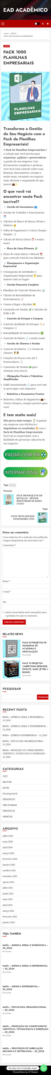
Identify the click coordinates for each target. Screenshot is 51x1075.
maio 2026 (8, 841)
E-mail (7, 591)
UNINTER (7, 816)
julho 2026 (8, 835)
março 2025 (8, 910)
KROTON (7, 781)
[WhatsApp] (43, 1068)
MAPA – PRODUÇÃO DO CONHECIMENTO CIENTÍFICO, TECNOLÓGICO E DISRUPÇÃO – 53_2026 (25, 753)
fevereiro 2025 (10, 916)
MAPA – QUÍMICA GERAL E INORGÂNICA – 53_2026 (25, 947)
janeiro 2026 (9, 864)
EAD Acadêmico (25, 10)
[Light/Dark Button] (37, 23)
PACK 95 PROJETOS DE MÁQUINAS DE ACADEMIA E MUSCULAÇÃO (34, 647)
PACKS (6, 46)
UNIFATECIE (9, 810)
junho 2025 (8, 893)
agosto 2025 (8, 882)
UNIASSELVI (9, 799)
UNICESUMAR (10, 805)
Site (4, 602)
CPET (5, 776)
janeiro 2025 (9, 922)
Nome (6, 581)
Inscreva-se (48, 24)
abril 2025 (8, 905)
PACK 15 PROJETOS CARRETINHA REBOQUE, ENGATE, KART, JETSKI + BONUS (35, 668)
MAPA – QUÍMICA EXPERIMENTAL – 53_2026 (25, 735)
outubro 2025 (9, 870)
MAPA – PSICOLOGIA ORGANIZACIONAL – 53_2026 (24, 1009)
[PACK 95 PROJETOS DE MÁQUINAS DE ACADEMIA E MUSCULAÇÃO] (11, 649)
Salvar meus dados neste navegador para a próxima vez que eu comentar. (26, 614)
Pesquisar (12, 688)
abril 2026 (8, 847)
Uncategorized (10, 793)
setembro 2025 (10, 876)
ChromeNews (19, 1072)
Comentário (9, 545)
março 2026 (8, 853)
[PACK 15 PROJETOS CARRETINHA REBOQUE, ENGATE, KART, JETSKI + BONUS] (11, 669)
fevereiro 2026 (10, 858)
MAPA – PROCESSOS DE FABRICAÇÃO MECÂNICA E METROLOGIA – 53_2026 (23, 1050)
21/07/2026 (7, 952)
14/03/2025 (27, 655)
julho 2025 (8, 887)
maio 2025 (8, 899)
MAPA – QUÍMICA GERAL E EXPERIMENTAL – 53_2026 (25, 967)
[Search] (42, 23)
